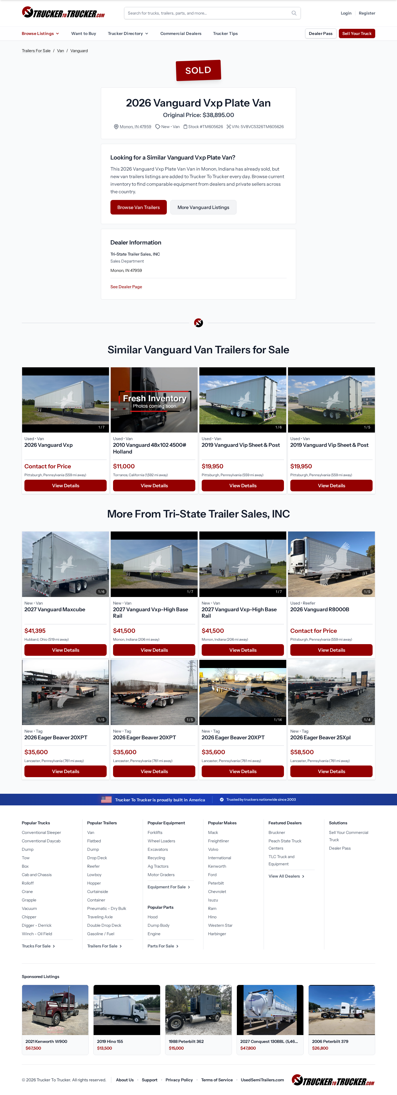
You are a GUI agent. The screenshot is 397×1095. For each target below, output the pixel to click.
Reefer (93, 866)
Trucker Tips (225, 33)
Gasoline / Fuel (100, 933)
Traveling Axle (100, 916)
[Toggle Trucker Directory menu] (146, 33)
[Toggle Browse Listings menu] (57, 33)
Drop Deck (97, 857)
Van (60, 50)
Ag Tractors (158, 866)
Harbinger (217, 933)
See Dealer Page (126, 286)
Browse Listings (38, 33)
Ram (212, 908)
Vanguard (79, 50)
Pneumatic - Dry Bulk (106, 908)
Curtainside (97, 891)
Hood (153, 916)
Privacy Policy (179, 1079)
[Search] (294, 13)
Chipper (29, 916)
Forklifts (155, 832)
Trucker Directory (125, 33)
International (219, 857)
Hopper (94, 883)
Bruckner (277, 832)
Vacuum (29, 908)
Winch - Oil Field (37, 933)
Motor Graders (161, 874)
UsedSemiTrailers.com (262, 1079)
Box (25, 866)
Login (346, 13)
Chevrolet (217, 891)
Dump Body (158, 925)
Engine (154, 933)
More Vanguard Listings (203, 207)
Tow (26, 857)
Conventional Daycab (41, 841)
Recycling (156, 857)
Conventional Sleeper (41, 832)
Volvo (213, 849)
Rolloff (28, 883)
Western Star (220, 925)
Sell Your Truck (357, 33)
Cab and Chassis (37, 874)
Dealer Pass (321, 33)
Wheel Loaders (161, 841)
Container (96, 900)
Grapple (29, 900)
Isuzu (213, 900)
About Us (125, 1079)
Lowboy (94, 874)
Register (367, 13)
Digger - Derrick (36, 925)
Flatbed (94, 841)
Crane (27, 891)
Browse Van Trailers (138, 207)
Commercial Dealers (180, 33)
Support (150, 1079)
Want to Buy (83, 33)
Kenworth (217, 866)
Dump (27, 849)
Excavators (158, 849)
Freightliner (218, 841)
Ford (212, 874)
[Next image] (103, 400)
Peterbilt (216, 883)
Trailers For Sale (36, 50)
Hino (212, 916)
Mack (213, 832)
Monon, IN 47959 (135, 126)
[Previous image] (28, 400)
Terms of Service (217, 1079)
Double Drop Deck (104, 925)
